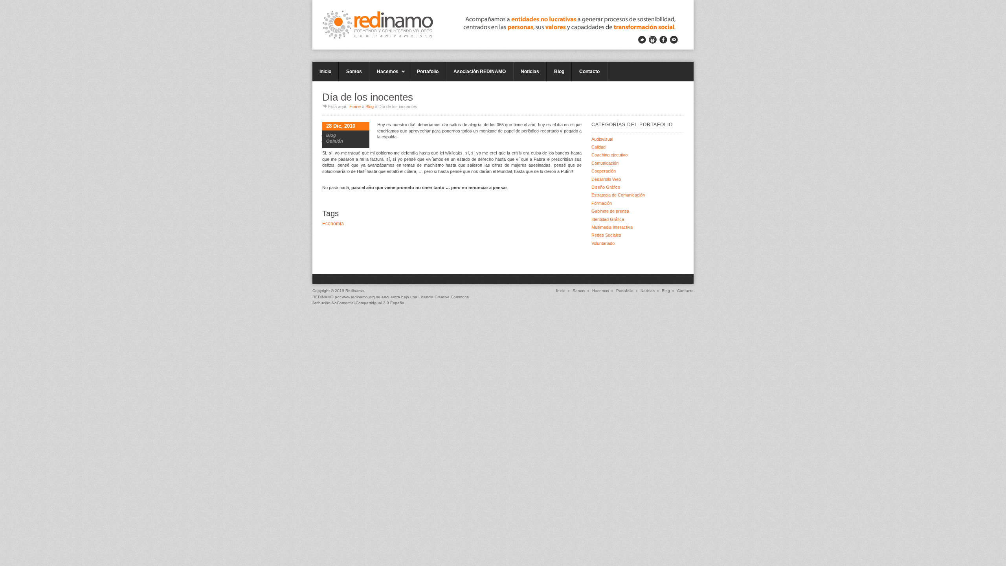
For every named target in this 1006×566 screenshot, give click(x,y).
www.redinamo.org (358, 297)
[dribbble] (653, 40)
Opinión (334, 141)
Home (355, 106)
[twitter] (642, 40)
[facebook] (663, 40)
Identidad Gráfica (607, 219)
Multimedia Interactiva (612, 227)
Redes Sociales (606, 235)
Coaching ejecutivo (609, 155)
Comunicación (605, 163)
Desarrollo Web (606, 179)
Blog (559, 71)
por (327, 297)
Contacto (589, 71)
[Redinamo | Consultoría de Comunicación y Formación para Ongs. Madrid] (503, 25)
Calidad (598, 147)
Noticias (530, 71)
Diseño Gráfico (605, 187)
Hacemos (383, 75)
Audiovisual (602, 139)
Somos (354, 71)
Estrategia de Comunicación (618, 195)
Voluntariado (603, 243)
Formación (601, 203)
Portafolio (428, 71)
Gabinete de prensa (610, 211)
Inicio (325, 71)
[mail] (674, 40)
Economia (333, 223)
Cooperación (603, 171)
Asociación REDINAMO (479, 71)
